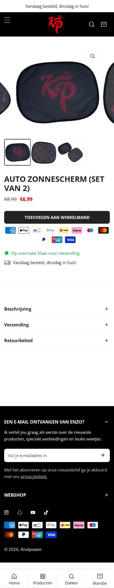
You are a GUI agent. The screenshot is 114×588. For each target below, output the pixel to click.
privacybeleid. (34, 476)
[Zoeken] (92, 24)
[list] (57, 92)
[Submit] (102, 455)
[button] (104, 24)
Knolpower (31, 549)
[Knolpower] (56, 24)
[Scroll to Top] (104, 558)
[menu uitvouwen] (7, 20)
